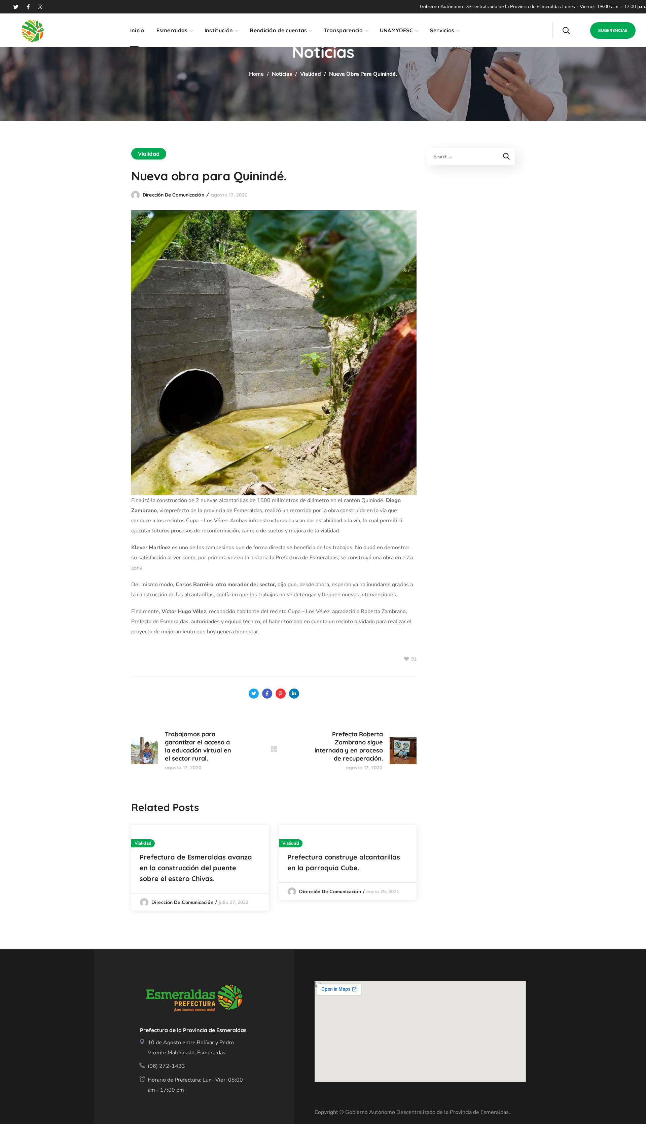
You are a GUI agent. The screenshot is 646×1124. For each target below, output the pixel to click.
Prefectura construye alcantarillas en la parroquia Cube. (343, 862)
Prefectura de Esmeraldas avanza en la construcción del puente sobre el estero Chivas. (196, 868)
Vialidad (310, 74)
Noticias (282, 74)
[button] (566, 30)
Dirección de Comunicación (173, 195)
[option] (200, 868)
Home (256, 74)
